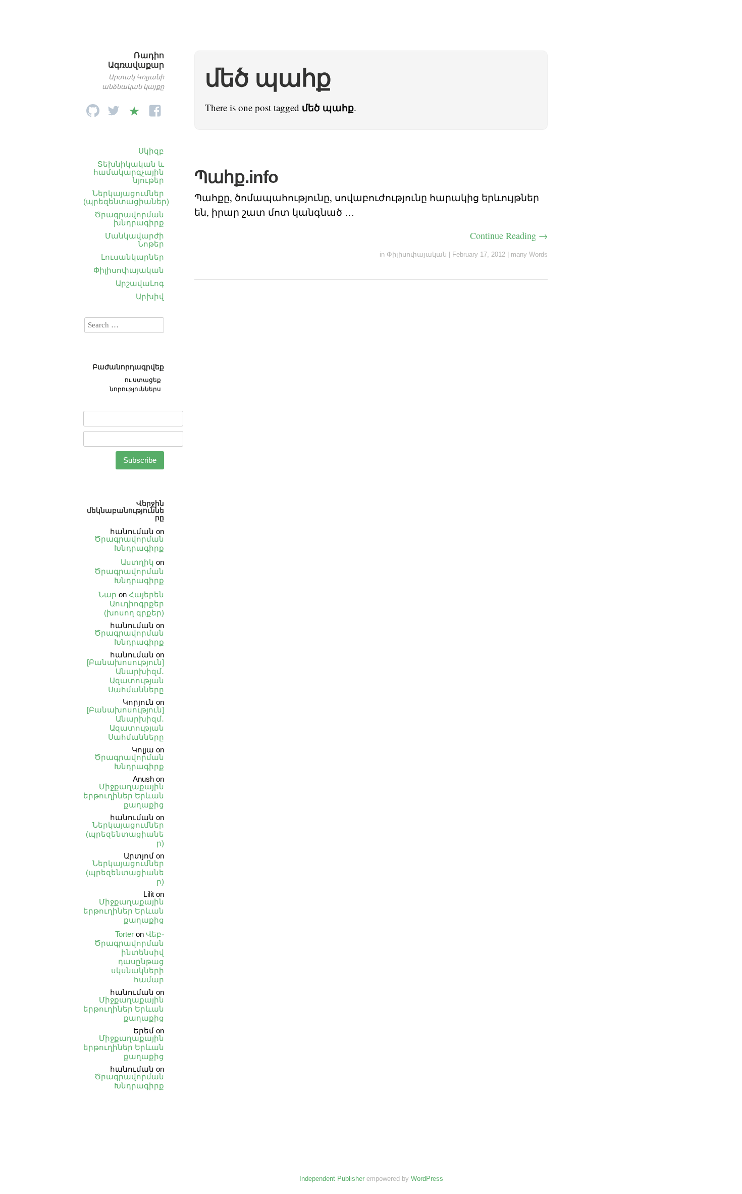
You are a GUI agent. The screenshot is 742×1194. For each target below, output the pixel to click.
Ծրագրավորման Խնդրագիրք (129, 543)
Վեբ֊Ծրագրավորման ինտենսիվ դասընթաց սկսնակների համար (129, 957)
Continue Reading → (509, 235)
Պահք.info (236, 176)
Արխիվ (150, 296)
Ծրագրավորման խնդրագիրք (129, 218)
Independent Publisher (331, 1178)
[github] (93, 108)
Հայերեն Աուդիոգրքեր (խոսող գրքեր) (134, 603)
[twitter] (113, 108)
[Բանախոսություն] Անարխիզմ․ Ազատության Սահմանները (125, 676)
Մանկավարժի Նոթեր (134, 239)
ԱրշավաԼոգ (140, 283)
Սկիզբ (151, 151)
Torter (124, 934)
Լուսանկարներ (132, 257)
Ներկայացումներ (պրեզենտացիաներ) (126, 197)
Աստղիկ (137, 562)
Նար (107, 594)
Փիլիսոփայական (128, 270)
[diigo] (134, 108)
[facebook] (155, 108)
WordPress (427, 1178)
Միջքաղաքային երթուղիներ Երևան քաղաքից (123, 795)
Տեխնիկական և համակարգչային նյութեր (128, 172)
